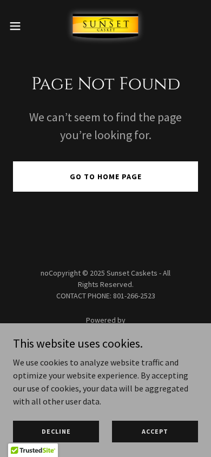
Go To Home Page (106, 176)
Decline (56, 431)
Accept (155, 431)
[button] (19, 26)
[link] (105, 26)
